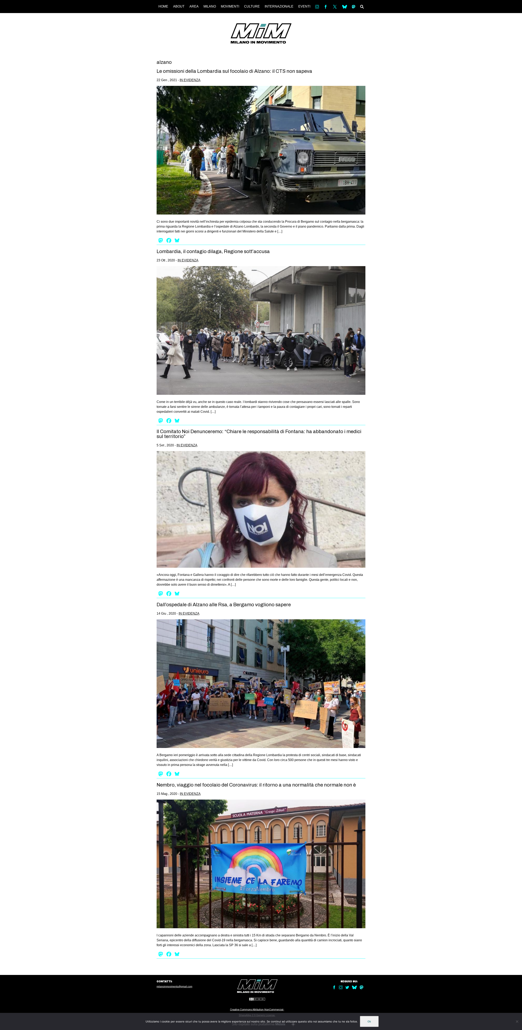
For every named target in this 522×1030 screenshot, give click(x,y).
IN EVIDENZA (190, 80)
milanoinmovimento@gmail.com (174, 986)
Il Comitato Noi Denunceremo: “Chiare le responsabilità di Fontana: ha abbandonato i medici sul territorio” (259, 434)
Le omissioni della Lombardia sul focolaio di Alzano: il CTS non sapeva (234, 71)
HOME (163, 6)
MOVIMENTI (230, 6)
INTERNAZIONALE (279, 6)
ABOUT (179, 6)
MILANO (209, 6)
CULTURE (252, 6)
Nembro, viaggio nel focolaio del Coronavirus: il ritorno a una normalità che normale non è (256, 785)
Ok (369, 1021)
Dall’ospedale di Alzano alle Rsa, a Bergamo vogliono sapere (224, 604)
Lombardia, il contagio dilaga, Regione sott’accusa (213, 251)
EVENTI (304, 6)
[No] (517, 1021)
